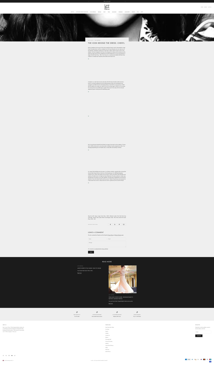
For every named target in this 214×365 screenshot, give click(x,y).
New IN (72, 12)
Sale (138, 12)
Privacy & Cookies (108, 341)
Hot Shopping (97, 40)
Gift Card (107, 349)
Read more (79, 273)
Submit (91, 252)
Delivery (107, 343)
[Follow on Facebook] (3, 355)
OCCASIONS (114, 12)
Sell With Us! (107, 351)
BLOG (142, 12)
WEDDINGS (121, 12)
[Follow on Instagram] (9, 355)
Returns (106, 337)
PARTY (104, 12)
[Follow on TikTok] (14, 355)
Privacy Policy (110, 235)
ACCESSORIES (127, 12)
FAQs (106, 347)
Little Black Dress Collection (82, 12)
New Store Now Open (109, 327)
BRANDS (133, 12)
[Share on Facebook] (110, 224)
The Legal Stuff (108, 339)
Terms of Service (118, 235)
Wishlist (106, 333)
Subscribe (199, 335)
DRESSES (99, 12)
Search (106, 331)
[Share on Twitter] (115, 224)
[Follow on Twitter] (6, 355)
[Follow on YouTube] (11, 355)
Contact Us (107, 335)
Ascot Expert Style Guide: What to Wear (89, 268)
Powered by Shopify (104, 360)
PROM (109, 12)
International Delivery (109, 345)
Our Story (107, 329)
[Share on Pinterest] (119, 224)
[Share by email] (124, 224)
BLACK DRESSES (93, 12)
